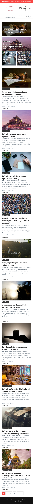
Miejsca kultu (17, 15)
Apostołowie (8, 15)
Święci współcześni (10, 17)
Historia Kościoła (6, 386)
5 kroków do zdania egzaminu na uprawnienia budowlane (15, 30)
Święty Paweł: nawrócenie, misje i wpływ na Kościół (14, 45)
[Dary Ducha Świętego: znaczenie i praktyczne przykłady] (16, 333)
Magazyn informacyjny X (16, 501)
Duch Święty (5, 259)
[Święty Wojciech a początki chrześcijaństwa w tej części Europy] (16, 459)
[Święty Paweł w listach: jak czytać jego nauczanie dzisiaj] (16, 162)
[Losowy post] (26, 16)
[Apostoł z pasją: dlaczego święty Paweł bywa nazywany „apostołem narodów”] (16, 204)
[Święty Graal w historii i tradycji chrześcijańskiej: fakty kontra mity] (16, 417)
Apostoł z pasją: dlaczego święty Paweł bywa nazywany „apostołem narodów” (23, 51)
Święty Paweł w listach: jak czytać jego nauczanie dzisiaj (8, 55)
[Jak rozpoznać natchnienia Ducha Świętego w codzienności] (16, 290)
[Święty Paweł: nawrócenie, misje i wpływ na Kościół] (16, 120)
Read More (5, 108)
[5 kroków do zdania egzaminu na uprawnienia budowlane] (16, 78)
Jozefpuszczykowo (20, 8)
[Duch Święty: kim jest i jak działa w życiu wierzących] (16, 248)
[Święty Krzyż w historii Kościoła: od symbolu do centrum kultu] (16, 375)
